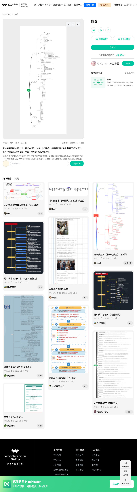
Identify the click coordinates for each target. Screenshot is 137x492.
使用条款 (79, 464)
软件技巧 (79, 455)
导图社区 (6, 14)
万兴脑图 (57, 455)
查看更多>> (129, 72)
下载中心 (79, 469)
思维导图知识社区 (60, 469)
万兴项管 (57, 464)
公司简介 (95, 455)
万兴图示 (57, 460)
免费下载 (90, 4)
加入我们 (95, 464)
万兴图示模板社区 (60, 474)
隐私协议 (95, 460)
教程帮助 (79, 460)
